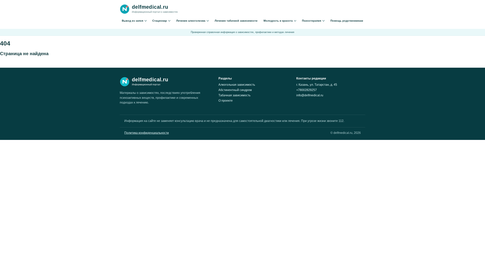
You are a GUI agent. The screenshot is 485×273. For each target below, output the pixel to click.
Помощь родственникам (346, 20)
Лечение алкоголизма (190, 20)
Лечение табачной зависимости (236, 20)
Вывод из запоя (132, 20)
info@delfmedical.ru (309, 95)
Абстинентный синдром (235, 90)
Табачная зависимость (234, 95)
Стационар (159, 20)
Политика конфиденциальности (146, 132)
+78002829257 (306, 90)
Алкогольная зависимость (236, 84)
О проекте (225, 100)
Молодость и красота (278, 20)
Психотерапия (311, 20)
